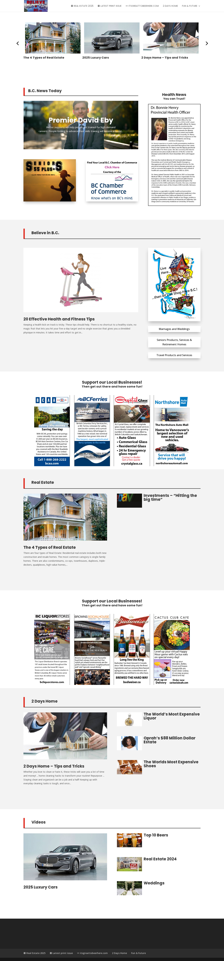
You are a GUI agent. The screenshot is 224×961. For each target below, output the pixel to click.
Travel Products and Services (174, 355)
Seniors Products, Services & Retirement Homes (174, 342)
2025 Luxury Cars (36, 57)
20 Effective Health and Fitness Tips (59, 319)
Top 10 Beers (151, 57)
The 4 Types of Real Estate (49, 547)
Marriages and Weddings (174, 329)
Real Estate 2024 (160, 859)
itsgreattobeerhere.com (143, 6)
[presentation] (17, 43)
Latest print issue (111, 6)
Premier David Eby (81, 120)
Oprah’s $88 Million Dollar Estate (169, 740)
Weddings (154, 883)
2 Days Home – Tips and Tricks (105, 57)
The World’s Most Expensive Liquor (172, 716)
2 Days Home (170, 6)
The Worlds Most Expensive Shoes (171, 764)
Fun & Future (189, 6)
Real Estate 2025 (83, 6)
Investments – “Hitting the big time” (170, 497)
